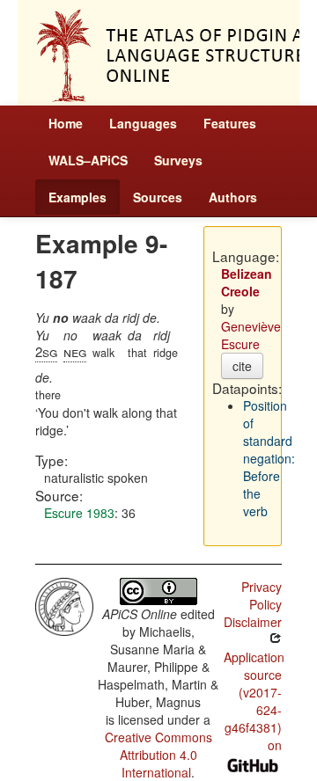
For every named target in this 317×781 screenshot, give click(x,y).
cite (242, 366)
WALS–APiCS (88, 160)
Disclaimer (253, 622)
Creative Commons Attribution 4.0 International (158, 754)
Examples (77, 197)
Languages (143, 123)
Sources (157, 197)
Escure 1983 (79, 513)
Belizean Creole (246, 282)
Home (65, 123)
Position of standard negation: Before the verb (269, 458)
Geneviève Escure (251, 335)
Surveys (178, 160)
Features (229, 123)
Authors (233, 197)
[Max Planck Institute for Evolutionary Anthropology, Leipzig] (64, 604)
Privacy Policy (261, 595)
